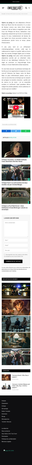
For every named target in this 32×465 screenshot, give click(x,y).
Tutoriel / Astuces (6, 421)
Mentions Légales (6, 441)
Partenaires (5, 436)
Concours (6, 370)
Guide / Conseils (6, 411)
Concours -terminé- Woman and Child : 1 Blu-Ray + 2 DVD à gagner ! (21, 386)
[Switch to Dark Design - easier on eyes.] (29, 8)
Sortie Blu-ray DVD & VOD (9, 124)
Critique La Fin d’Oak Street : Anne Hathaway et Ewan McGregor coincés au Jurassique (14, 207)
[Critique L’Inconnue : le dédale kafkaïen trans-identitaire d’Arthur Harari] (16, 149)
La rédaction (5, 428)
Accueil (3, 13)
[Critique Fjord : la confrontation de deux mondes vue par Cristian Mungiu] (16, 173)
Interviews (4, 414)
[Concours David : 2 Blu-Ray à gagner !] (6, 377)
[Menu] (3, 8)
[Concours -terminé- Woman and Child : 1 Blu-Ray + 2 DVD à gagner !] (6, 386)
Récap (3, 416)
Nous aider (16, 1)
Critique (4, 406)
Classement (5, 403)
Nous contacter (6, 431)
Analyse (4, 400)
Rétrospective (5, 419)
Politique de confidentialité (9, 439)
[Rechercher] (26, 8)
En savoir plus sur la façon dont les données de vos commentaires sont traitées (16, 269)
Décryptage (5, 408)
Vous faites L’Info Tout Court (9, 433)
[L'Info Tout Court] (15, 8)
